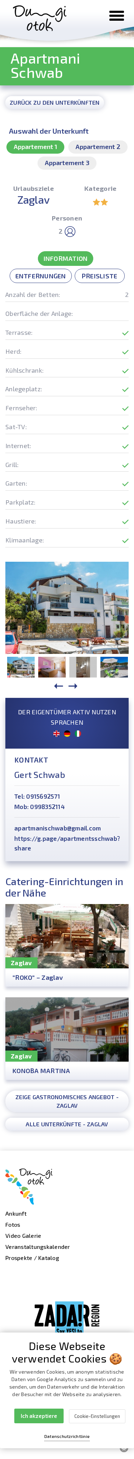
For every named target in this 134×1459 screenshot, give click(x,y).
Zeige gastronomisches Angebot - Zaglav (67, 1101)
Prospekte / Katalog (32, 1257)
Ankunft (15, 1213)
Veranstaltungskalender (37, 1246)
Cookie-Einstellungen (97, 1416)
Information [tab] (66, 258)
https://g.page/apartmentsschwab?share (67, 843)
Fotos (12, 1224)
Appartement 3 (67, 163)
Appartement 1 (35, 146)
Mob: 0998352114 (39, 806)
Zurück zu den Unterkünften (55, 102)
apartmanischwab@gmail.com (57, 828)
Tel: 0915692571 (37, 796)
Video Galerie (23, 1235)
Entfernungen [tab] (40, 276)
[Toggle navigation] (116, 16)
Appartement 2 (97, 146)
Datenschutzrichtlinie (67, 1436)
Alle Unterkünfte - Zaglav (67, 1124)
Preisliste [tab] (100, 276)
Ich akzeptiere (39, 1416)
